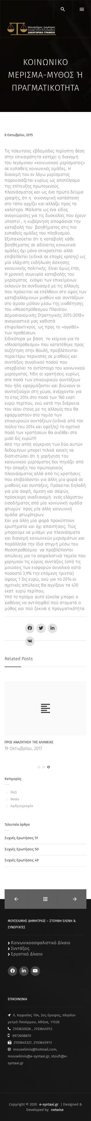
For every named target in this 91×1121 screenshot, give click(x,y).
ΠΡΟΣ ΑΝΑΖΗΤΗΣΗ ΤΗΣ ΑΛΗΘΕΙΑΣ (28, 742)
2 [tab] (43, 767)
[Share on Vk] (29, 641)
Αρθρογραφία (21, 806)
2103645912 (43, 1029)
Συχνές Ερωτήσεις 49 (22, 860)
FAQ (13, 792)
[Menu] (81, 9)
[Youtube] (35, 971)
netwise (57, 1110)
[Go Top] (82, 1110)
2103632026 (22, 1029)
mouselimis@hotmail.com (34, 1049)
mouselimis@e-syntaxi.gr (28, 1056)
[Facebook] (12, 971)
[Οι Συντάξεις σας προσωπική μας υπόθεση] (31, 29)
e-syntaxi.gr (48, 1104)
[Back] (45, 899)
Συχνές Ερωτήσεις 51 (21, 838)
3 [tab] (48, 767)
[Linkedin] (24, 971)
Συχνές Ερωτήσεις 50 (22, 849)
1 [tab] (39, 767)
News (14, 799)
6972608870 (21, 1035)
